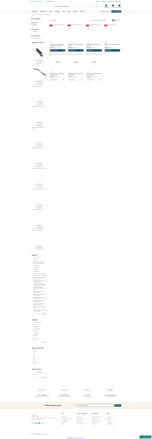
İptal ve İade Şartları (95, 420)
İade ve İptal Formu (65, 420)
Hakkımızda (63, 416)
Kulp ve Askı (78, 416)
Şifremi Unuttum (110, 418)
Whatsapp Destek (146, 437)
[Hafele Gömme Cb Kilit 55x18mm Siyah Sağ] (94, 32)
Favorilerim (109, 420)
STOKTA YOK (54, 79)
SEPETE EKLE (54, 50)
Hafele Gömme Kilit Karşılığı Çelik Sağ (112, 45)
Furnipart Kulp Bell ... (39, 101)
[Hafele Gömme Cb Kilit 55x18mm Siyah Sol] (75, 32)
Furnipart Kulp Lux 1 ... (39, 184)
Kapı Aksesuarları (79, 420)
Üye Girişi (109, 416)
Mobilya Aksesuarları (80, 418)
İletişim (62, 423)
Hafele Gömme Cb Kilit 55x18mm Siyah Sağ (94, 45)
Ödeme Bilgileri (95, 423)
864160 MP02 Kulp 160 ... (39, 81)
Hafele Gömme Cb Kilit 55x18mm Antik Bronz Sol (75, 74)
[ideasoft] (69, 438)
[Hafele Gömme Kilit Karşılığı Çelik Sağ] (112, 32)
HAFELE (51, 42)
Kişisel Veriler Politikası (96, 422)
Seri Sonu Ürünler (79, 423)
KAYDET (118, 405)
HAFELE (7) (35, 31)
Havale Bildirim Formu (111, 423)
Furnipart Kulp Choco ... (39, 142)
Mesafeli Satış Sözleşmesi (97, 416)
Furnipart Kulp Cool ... (39, 245)
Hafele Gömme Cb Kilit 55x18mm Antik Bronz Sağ (94, 74)
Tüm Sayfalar (44, 341)
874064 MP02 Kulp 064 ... (39, 60)
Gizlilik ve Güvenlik (95, 418)
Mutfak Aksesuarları (80, 422)
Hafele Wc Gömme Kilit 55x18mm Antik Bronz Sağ (57, 74)
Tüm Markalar (44, 377)
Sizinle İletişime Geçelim (66, 418)
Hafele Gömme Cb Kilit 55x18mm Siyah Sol (75, 45)
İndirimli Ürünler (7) (37, 38)
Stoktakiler (54, 20)
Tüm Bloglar (44, 313)
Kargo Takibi (109, 422)
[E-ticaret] (75, 438)
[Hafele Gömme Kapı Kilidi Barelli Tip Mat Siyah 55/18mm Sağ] (57, 32)
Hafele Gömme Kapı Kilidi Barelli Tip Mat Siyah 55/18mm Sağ (57, 45)
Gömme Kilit (47, 14)
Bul (97, 6)
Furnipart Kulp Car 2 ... (39, 225)
